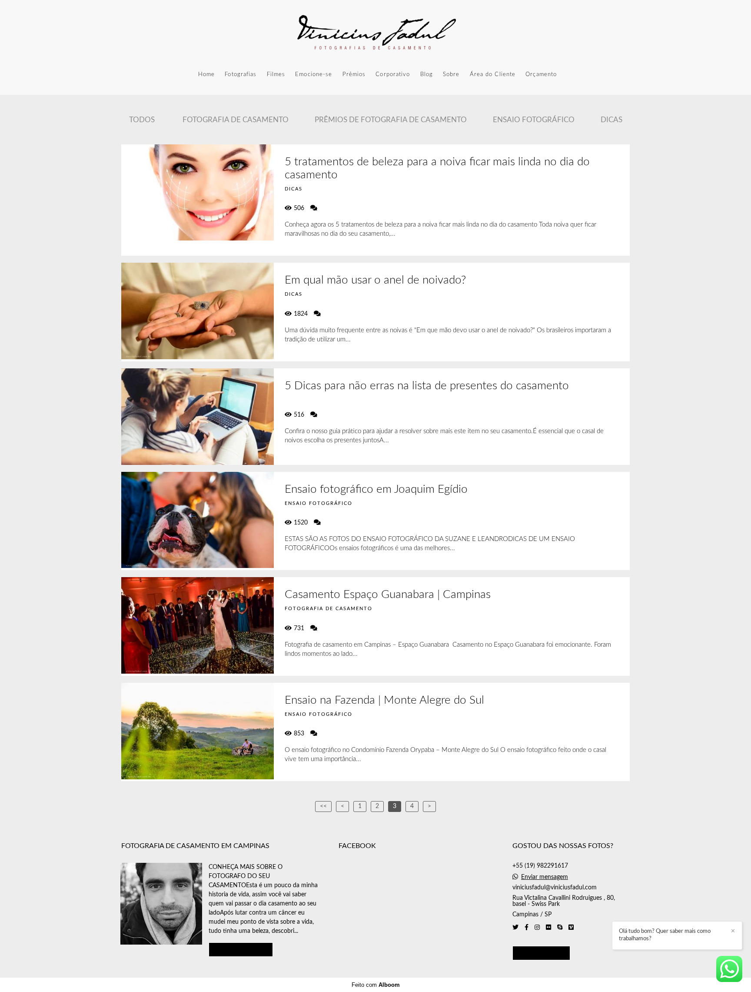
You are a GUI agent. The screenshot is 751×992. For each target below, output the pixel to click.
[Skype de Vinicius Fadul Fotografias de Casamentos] (559, 927)
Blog (426, 74)
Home (206, 74)
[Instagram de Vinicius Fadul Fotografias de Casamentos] (537, 927)
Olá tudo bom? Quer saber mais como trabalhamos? (665, 935)
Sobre (451, 74)
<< (323, 806)
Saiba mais (240, 949)
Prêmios (354, 74)
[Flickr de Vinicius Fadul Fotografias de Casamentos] (548, 927)
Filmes (276, 74)
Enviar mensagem (544, 877)
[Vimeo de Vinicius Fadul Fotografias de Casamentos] (571, 927)
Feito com (376, 985)
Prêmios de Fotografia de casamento (391, 120)
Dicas (611, 120)
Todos (142, 120)
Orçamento (541, 74)
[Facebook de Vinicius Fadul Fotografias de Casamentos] (526, 927)
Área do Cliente (493, 74)
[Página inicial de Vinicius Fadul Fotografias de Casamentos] (375, 32)
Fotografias (240, 74)
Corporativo (393, 74)
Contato (541, 953)
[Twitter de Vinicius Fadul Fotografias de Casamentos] (515, 927)
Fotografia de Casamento (236, 120)
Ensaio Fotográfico (534, 120)
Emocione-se (313, 74)
